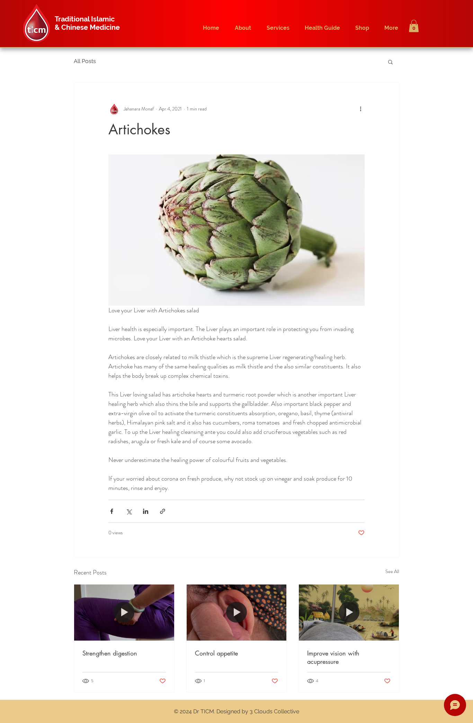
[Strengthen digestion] (124, 612)
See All (392, 571)
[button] (414, 26)
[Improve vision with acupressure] (349, 612)
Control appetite (216, 653)
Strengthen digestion (109, 653)
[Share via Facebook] (111, 511)
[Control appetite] (237, 612)
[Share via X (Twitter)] (128, 511)
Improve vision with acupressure (333, 657)
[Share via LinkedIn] (145, 511)
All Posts (85, 61)
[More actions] (360, 109)
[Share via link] (162, 511)
